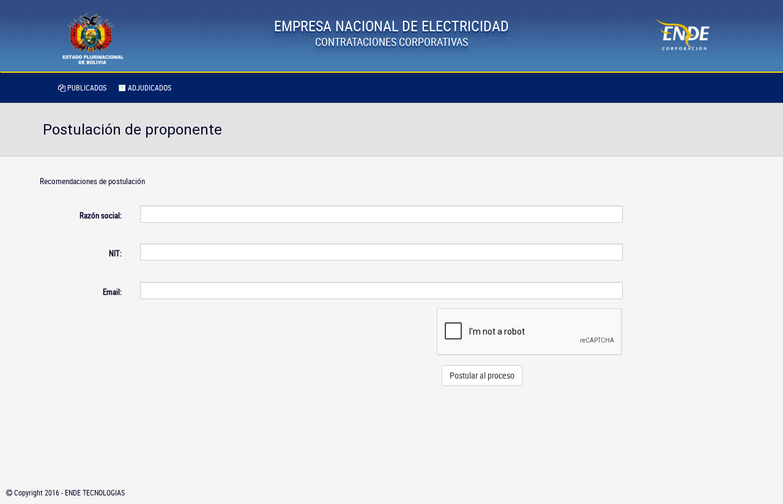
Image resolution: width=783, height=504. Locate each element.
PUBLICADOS (85, 87)
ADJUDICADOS (148, 87)
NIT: (115, 253)
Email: (112, 291)
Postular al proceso (482, 375)
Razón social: (101, 215)
